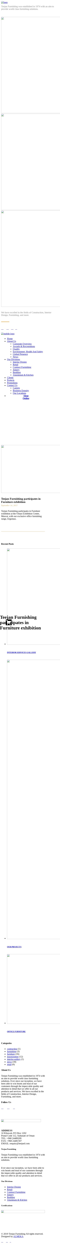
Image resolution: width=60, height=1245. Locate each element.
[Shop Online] (11, 622)
